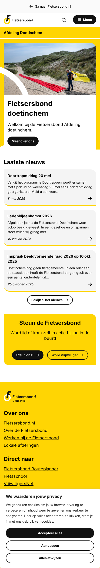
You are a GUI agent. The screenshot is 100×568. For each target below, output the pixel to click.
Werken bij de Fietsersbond (31, 437)
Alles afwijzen (50, 558)
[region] (50, 528)
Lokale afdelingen (21, 445)
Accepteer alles (50, 533)
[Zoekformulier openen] (66, 20)
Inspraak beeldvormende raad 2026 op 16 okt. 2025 (49, 259)
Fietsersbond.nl (19, 423)
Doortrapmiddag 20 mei (29, 175)
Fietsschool (15, 476)
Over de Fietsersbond (25, 430)
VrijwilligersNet (18, 483)
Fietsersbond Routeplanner (31, 468)
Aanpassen (50, 545)
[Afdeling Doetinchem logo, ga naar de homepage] (18, 19)
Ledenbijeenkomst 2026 (29, 216)
